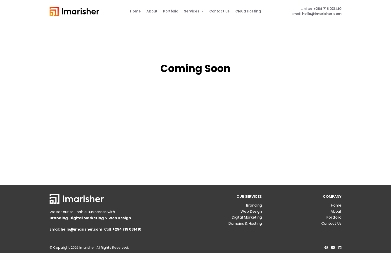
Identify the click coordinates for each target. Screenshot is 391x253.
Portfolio (333, 217)
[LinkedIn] (339, 247)
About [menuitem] (151, 11)
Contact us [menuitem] (219, 11)
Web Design (119, 218)
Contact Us (331, 223)
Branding (59, 218)
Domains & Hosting (245, 223)
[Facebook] (326, 247)
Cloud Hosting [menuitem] (248, 11)
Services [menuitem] (191, 11)
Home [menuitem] (135, 11)
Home (336, 205)
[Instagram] (333, 247)
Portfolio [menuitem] (170, 11)
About (336, 211)
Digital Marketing (86, 218)
